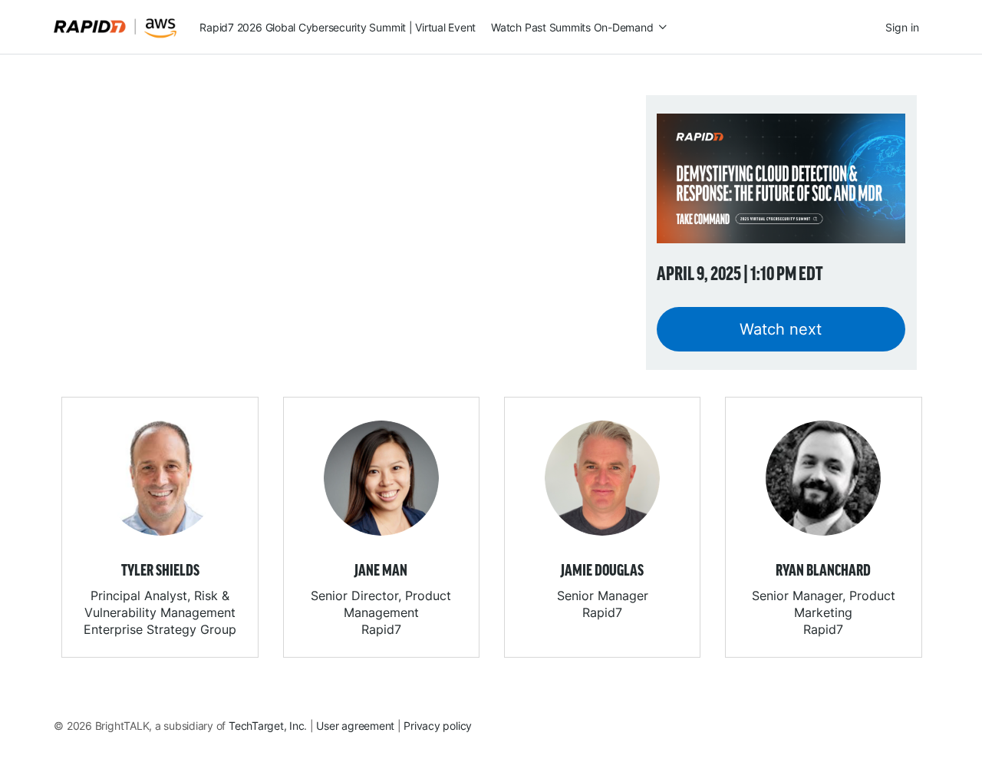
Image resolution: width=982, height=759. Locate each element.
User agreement (355, 725)
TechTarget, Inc (266, 725)
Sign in (902, 27)
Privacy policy (438, 725)
